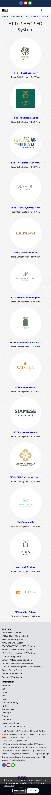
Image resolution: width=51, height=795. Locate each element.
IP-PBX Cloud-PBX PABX (13, 673)
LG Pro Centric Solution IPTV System (18, 653)
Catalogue (6, 712)
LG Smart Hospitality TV (13, 656)
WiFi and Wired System (12, 639)
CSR (3, 689)
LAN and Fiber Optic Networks (15, 636)
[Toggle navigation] (47, 10)
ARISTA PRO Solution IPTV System (17, 649)
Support (5, 716)
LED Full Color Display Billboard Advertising (22, 666)
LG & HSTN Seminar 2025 (13, 726)
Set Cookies (19, 790)
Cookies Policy (9, 785)
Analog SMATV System (12, 677)
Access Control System (12, 670)
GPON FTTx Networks (11, 632)
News (4, 692)
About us (6, 685)
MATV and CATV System (13, 643)
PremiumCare (8, 709)
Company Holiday (10, 702)
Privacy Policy (35, 783)
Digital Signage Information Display (18, 663)
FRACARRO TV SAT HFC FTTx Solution (18, 646)
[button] (41, 10)
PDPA (4, 706)
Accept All (33, 790)
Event (4, 699)
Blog (4, 695)
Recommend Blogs (10, 723)
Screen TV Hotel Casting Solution (17, 660)
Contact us (7, 719)
